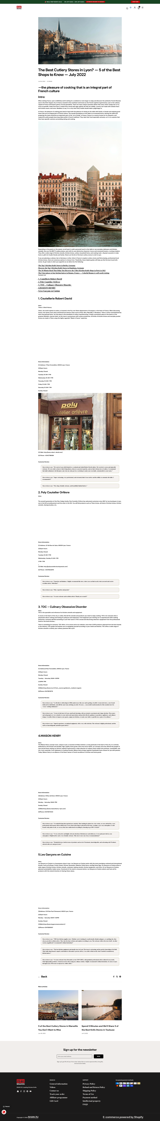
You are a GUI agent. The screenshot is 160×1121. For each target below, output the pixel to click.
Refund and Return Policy (94, 1087)
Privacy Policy (89, 1084)
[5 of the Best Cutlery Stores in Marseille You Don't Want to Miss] (58, 1005)
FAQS (85, 1104)
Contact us (54, 1091)
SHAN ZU (33, 1117)
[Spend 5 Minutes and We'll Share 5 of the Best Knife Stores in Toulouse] (102, 1005)
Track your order (57, 1094)
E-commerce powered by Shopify (123, 1117)
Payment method (90, 1097)
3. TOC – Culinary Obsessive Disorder (55, 285)
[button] (127, 8)
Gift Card (54, 1101)
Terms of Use (88, 1094)
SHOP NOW (135, 1)
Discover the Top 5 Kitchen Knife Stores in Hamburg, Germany (61, 268)
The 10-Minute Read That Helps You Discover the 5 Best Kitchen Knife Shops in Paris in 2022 (72, 270)
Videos (52, 1087)
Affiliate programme (58, 1097)
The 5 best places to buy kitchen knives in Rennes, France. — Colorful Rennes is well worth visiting (73, 273)
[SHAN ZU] (19, 7)
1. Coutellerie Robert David (50, 279)
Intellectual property (91, 1101)
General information (58, 1084)
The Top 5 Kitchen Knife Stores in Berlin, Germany (56, 265)
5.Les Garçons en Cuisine (49, 291)
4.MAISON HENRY (47, 288)
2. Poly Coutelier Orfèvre (49, 282)
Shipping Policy (89, 1091)
